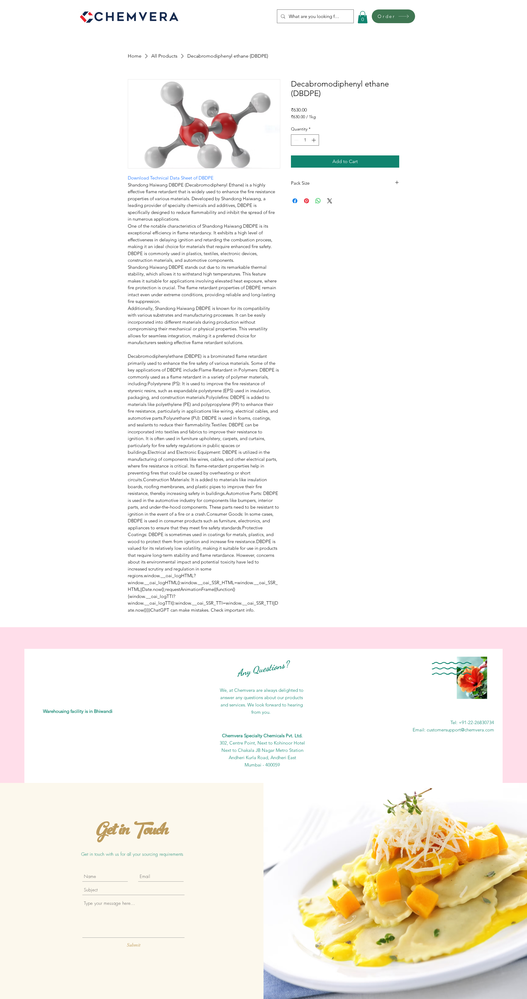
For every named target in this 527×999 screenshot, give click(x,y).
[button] (362, 17)
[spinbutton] (304, 140)
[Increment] (314, 140)
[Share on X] (329, 200)
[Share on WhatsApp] (318, 200)
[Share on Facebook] (295, 200)
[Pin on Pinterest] (306, 200)
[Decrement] (295, 140)
